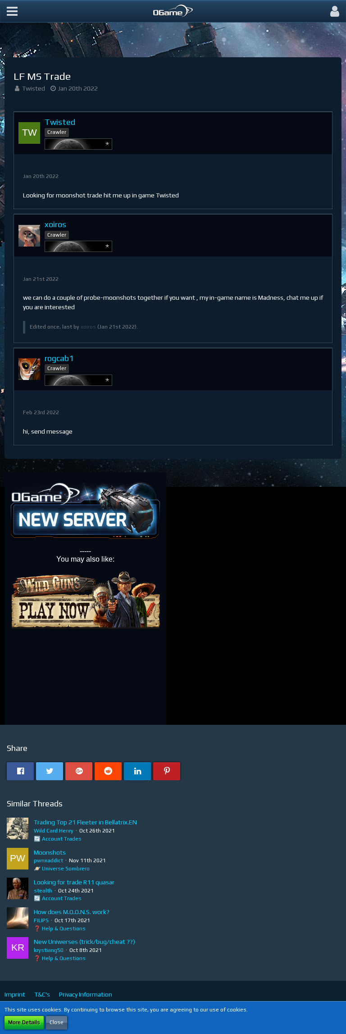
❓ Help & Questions (60, 928)
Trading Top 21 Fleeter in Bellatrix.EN (85, 822)
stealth (43, 891)
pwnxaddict (48, 860)
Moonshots (50, 852)
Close (57, 1022)
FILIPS (41, 920)
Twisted (33, 88)
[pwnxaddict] (17, 860)
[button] (12, 11)
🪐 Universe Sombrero (62, 868)
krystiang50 (49, 950)
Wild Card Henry (53, 831)
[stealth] (17, 890)
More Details (24, 1022)
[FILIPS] (17, 920)
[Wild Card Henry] (17, 830)
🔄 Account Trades (58, 839)
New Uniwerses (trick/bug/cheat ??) (84, 941)
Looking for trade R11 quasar (74, 882)
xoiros (88, 327)
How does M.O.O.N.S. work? (71, 911)
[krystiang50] (17, 949)
